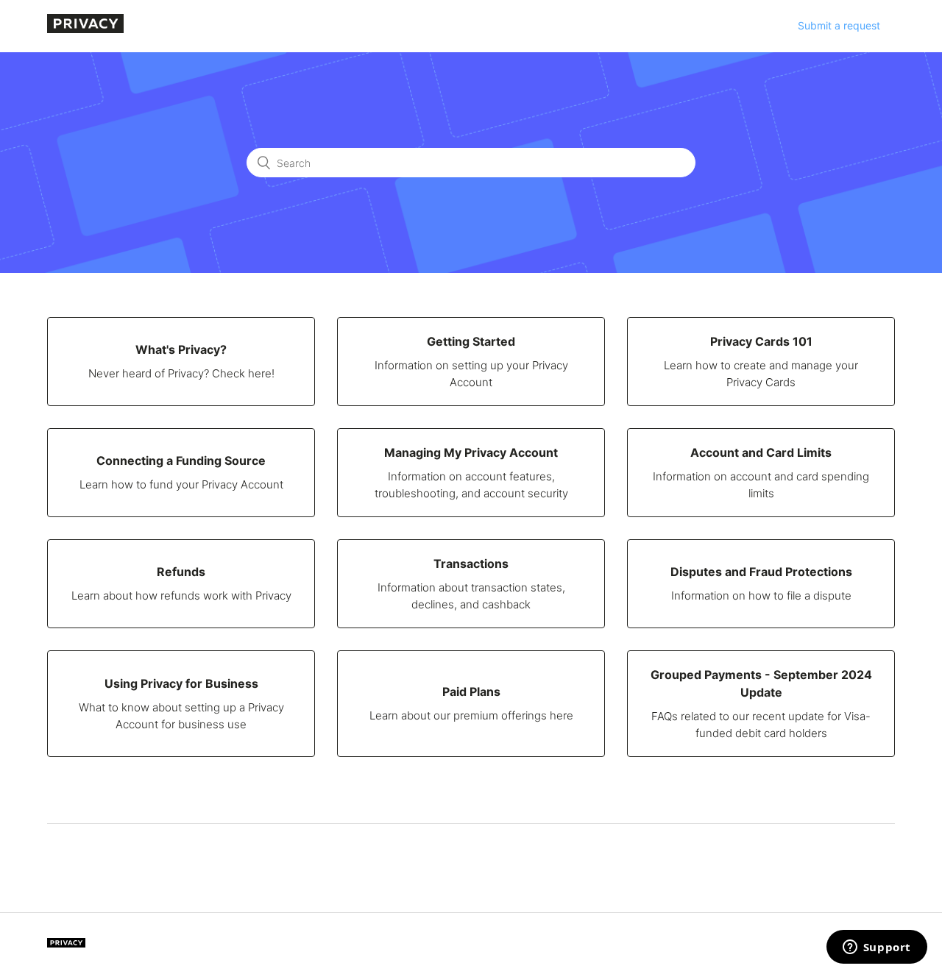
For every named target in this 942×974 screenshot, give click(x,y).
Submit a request (839, 25)
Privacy (66, 943)
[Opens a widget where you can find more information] (876, 948)
